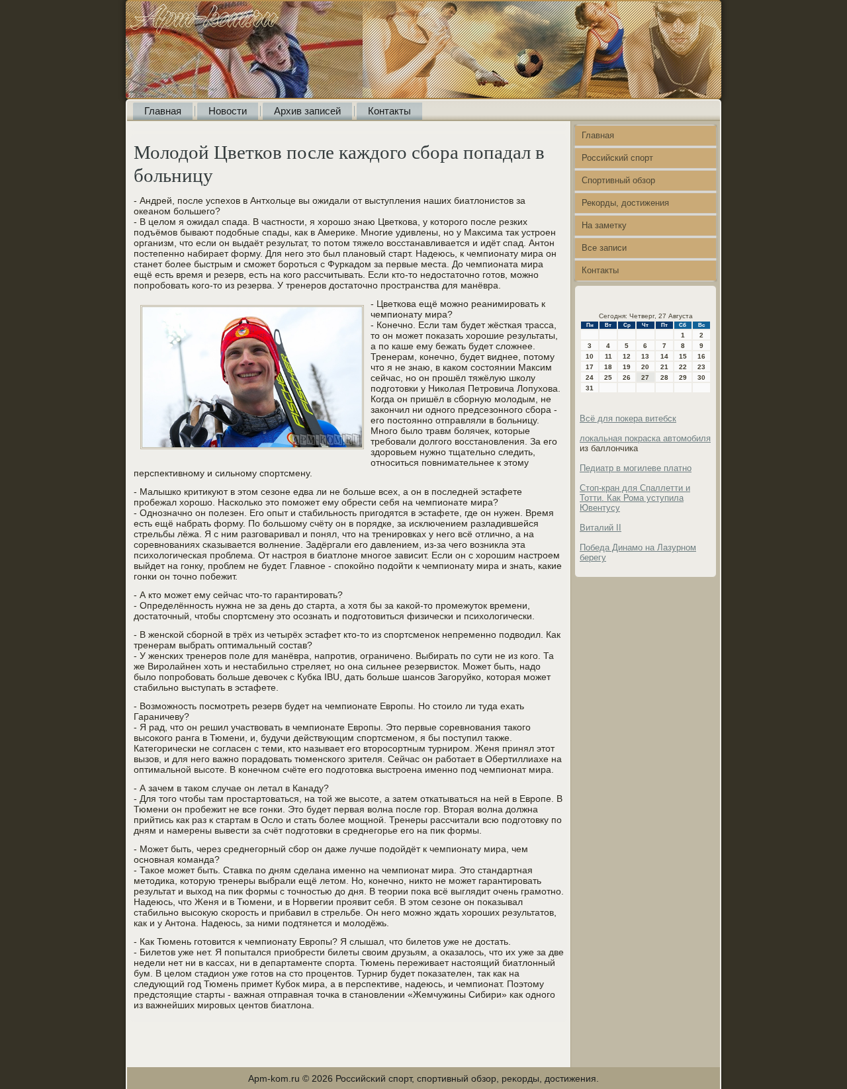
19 (627, 366)
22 (683, 366)
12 (627, 356)
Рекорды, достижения (625, 203)
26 (627, 377)
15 (683, 356)
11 (608, 356)
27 (645, 377)
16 (701, 356)
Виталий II (600, 528)
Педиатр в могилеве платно (635, 468)
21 (664, 366)
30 (701, 377)
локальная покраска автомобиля (645, 438)
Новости (227, 110)
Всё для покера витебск (628, 418)
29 (683, 377)
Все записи (604, 248)
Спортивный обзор (618, 180)
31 (590, 388)
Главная (162, 110)
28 (664, 377)
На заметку (604, 225)
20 (645, 366)
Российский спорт (617, 158)
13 (645, 356)
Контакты (389, 110)
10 (590, 356)
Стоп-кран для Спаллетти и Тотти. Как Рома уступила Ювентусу (635, 498)
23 (701, 366)
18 (608, 366)
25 (608, 377)
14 (664, 356)
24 (590, 377)
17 (590, 366)
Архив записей (307, 110)
